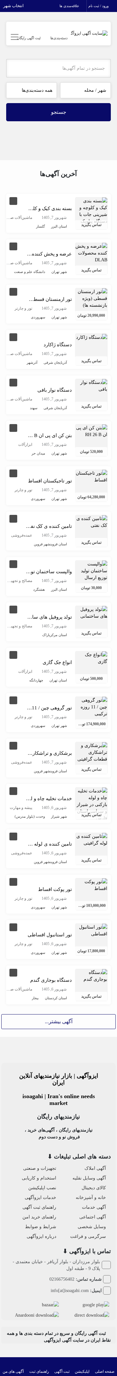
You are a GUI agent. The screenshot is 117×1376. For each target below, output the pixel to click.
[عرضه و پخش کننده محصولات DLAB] (91, 252)
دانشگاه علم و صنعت (29, 272)
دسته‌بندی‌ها (59, 38)
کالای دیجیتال (94, 1187)
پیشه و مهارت (21, 807)
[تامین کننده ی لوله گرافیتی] (91, 839)
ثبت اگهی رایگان (29, 38)
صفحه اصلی (104, 1371)
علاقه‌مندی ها (69, 6)
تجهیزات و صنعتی (39, 1168)
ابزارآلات (25, 444)
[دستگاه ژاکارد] (91, 337)
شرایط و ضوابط (40, 1226)
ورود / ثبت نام (99, 6)
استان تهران (58, 680)
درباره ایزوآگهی (41, 1236)
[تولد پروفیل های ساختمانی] (91, 612)
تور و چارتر (23, 308)
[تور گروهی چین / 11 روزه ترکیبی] (91, 706)
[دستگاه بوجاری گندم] (91, 975)
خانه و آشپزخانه (91, 1197)
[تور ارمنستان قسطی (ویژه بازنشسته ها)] (91, 297)
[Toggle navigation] (13, 37)
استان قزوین (58, 544)
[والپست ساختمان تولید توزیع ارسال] (91, 570)
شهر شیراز (59, 816)
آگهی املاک (95, 1168)
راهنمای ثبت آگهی (39, 1207)
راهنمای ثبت (39, 1371)
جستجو (58, 112)
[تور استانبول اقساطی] (91, 930)
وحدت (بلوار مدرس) (30, 816)
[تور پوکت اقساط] (91, 884)
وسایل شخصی (92, 1226)
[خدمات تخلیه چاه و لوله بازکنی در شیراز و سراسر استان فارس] (91, 803)
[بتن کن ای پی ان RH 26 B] (91, 430)
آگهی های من (13, 1371)
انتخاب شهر (14, 5)
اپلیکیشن (82, 1371)
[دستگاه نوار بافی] (91, 385)
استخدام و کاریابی (39, 1178)
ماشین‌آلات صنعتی (17, 217)
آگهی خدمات (94, 1207)
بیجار (35, 998)
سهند (33, 408)
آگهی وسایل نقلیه (89, 1178)
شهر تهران (59, 272)
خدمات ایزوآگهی (40, 1197)
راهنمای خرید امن (39, 1217)
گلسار (40, 226)
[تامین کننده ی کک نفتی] (91, 521)
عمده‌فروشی (21, 535)
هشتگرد (39, 589)
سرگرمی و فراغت (88, 1236)
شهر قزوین (42, 544)
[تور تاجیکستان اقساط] (91, 476)
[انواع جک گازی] (91, 657)
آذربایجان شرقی (55, 362)
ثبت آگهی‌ (62, 1371)
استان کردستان (56, 998)
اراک (45, 635)
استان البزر (59, 226)
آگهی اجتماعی (92, 1217)
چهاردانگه (36, 680)
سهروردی (38, 317)
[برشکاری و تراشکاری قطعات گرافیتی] (91, 751)
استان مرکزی (58, 635)
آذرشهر (32, 362)
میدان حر (38, 453)
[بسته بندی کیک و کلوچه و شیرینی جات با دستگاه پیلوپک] (91, 210)
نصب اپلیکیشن (42, 1187)
